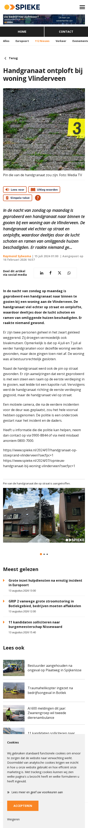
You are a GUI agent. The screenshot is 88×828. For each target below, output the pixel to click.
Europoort (22, 41)
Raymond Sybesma (17, 256)
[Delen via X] (59, 273)
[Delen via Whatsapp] (69, 273)
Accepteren (23, 806)
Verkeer (61, 41)
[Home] (22, 7)
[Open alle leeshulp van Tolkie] (38, 198)
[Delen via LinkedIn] (41, 273)
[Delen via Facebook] (50, 273)
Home (22, 32)
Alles (6, 41)
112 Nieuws (42, 41)
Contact (66, 32)
